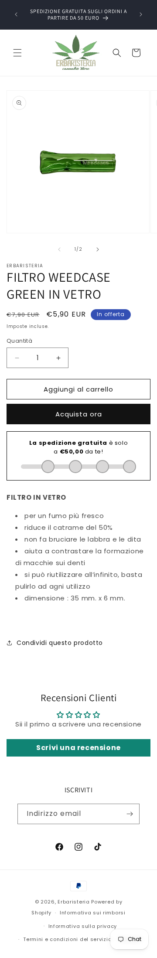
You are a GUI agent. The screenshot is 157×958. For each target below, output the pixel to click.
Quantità (19, 341)
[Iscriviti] (129, 814)
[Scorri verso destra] (97, 249)
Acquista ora (78, 414)
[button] (17, 52)
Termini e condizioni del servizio (67, 939)
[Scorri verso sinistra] (59, 249)
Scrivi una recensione (78, 748)
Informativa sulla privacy (82, 926)
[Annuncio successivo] (140, 14)
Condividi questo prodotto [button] (60, 642)
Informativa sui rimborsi (93, 912)
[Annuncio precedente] (16, 14)
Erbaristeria (73, 901)
